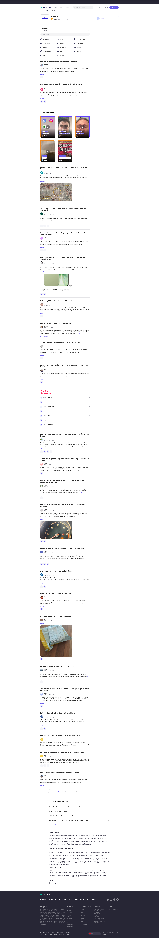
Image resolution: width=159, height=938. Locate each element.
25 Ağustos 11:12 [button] (47, 620)
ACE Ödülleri (62, 899)
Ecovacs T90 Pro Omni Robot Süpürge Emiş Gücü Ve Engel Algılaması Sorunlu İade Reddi (52, 912)
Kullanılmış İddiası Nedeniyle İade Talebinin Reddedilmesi (60, 301)
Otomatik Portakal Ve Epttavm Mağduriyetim (56, 616)
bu (66, 827)
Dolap (68, 916)
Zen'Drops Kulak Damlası (99, 919)
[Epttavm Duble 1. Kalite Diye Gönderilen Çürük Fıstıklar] (65, 151)
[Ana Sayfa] (46, 7)
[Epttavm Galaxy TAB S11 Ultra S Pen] (48, 127)
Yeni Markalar (70, 926)
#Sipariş (42, 74)
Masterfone (69, 922)
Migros (82, 916)
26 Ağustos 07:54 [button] (47, 440)
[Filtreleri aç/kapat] (89, 31)
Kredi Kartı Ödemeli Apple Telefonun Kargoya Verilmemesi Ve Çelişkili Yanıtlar (62, 258)
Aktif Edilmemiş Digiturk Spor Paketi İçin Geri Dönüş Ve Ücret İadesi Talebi (64, 459)
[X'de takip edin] (108, 899)
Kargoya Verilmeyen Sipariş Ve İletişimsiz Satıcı (57, 666)
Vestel (82, 913)
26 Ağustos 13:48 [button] (47, 173)
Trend (62, 7)
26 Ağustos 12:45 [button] (47, 238)
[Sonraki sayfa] (78, 791)
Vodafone (83, 921)
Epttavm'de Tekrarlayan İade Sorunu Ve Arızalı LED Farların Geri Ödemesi (63, 505)
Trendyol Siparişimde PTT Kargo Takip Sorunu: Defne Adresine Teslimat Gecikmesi (52, 915)
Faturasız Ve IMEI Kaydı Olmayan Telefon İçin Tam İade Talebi (62, 752)
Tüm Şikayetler (43, 924)
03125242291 (97, 922)
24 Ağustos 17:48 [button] (47, 717)
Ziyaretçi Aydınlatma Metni (58, 932)
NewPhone (69, 912)
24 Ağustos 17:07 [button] (47, 740)
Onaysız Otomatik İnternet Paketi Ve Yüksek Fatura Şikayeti (52, 913)
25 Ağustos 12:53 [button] (47, 598)
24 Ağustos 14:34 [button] (47, 776)
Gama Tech (69, 918)
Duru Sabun (96, 912)
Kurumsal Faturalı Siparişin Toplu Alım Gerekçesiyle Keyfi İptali (62, 548)
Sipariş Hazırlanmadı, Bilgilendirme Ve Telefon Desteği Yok (61, 772)
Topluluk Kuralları (44, 934)
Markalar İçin (52, 899)
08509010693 (97, 913)
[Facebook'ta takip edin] (114, 899)
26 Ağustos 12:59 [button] (47, 214)
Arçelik (82, 912)
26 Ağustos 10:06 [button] (47, 371)
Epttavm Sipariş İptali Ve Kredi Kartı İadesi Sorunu (58, 713)
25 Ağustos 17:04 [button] (47, 510)
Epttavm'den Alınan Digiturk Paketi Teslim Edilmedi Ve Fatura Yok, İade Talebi (64, 366)
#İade (41, 222)
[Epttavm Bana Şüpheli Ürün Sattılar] (82, 127)
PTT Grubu (48, 10)
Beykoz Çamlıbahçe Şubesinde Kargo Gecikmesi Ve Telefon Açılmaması (61, 85)
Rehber (70, 899)
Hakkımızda (43, 899)
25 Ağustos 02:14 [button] (47, 670)
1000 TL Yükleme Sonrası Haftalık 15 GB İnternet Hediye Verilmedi (52, 922)
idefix (68, 921)
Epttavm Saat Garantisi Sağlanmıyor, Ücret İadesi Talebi (60, 736)
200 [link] (70, 791)
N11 (68, 913)
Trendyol (69, 910)
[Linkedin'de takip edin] (117, 899)
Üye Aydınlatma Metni (45, 932)
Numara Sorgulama (84, 918)
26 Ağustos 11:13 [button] (47, 327)
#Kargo (42, 355)
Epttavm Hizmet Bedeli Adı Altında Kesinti (55, 323)
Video (67, 7)
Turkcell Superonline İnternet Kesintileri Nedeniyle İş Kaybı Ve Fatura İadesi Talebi (52, 918)
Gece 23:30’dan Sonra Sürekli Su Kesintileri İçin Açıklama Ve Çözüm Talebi (52, 909)
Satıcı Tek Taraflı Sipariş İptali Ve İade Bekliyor (56, 594)
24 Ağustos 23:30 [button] (47, 694)
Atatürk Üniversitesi (98, 910)
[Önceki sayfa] (50, 791)
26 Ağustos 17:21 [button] (47, 65)
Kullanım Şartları (69, 932)
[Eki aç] (56, 192)
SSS (88, 899)
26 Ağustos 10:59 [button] (47, 346)
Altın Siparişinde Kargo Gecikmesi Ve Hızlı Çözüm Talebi (60, 342)
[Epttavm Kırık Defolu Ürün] (48, 151)
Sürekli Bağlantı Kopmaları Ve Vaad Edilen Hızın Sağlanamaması (52, 921)
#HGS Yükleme (44, 336)
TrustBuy (105, 934)
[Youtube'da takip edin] (111, 899)
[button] (107, 899)
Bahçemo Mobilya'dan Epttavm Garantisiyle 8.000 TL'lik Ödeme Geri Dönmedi (64, 435)
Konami (95, 915)
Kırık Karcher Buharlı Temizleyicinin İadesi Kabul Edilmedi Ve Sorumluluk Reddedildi (62, 481)
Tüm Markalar (70, 924)
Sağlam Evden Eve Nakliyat (99, 909)
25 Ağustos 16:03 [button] (47, 552)
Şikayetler (56, 7)
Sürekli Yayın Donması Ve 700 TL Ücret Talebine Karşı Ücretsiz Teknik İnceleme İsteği (52, 910)
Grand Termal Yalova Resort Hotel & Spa (99, 921)
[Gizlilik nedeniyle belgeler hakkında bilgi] (41, 77)
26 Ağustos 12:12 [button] (47, 263)
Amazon (69, 909)
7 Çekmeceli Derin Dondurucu (113, 909)
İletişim (93, 899)
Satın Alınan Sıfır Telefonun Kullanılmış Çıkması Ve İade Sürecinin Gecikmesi (63, 209)
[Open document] (41, 101)
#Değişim (42, 181)
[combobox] (83, 7)
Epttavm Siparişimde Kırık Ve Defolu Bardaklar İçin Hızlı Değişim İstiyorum (63, 168)
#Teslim (42, 98)
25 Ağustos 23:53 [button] (47, 464)
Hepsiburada (69, 919)
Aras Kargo (83, 915)
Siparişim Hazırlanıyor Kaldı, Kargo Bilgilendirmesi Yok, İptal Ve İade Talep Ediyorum (64, 233)
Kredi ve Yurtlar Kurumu (99, 918)
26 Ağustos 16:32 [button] (47, 90)
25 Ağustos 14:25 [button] (47, 575)
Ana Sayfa (42, 10)
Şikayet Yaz (114, 7)
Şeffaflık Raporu (79, 899)
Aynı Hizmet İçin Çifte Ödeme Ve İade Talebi (56, 571)
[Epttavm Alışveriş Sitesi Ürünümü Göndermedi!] (65, 127)
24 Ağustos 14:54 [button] (47, 756)
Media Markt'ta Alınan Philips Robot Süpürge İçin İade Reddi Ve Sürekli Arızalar (52, 919)
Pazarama (69, 915)
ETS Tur (82, 919)
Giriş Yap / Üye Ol (103, 7)
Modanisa (82, 909)
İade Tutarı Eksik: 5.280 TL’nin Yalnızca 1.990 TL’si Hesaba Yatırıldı (52, 916)
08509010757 (97, 916)
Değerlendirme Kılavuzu (64, 934)
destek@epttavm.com (56, 885)
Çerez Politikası (53, 934)
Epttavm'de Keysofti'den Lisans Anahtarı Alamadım (58, 61)
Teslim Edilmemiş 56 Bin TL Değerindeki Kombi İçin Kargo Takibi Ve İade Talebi (64, 689)
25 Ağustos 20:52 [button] (47, 486)
